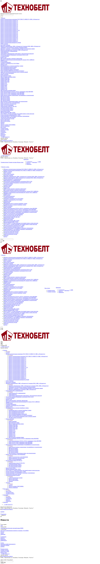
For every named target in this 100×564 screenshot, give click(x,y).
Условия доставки (5, 550)
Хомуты (10, 485)
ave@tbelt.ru (4, 140)
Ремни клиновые (13, 421)
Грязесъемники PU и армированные (17, 393)
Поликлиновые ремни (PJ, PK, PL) (17, 463)
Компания (8, 497)
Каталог (8, 352)
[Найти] (2, 17)
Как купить (8, 491)
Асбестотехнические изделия (15, 477)
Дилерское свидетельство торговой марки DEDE (12, 528)
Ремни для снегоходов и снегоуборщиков (18, 456)
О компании (3, 536)
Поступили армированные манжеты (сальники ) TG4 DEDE (15, 530)
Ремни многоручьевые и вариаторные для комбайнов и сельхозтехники (25, 447)
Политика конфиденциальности (8, 544)
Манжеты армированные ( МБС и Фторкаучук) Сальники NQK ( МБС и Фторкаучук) (29, 385)
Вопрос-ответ (4, 552)
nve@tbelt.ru (10, 140)
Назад (8, 351)
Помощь (2, 546)
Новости (3, 538)
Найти (2, 562)
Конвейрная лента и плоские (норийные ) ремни (20, 410)
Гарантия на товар (5, 551)
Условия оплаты (4, 549)
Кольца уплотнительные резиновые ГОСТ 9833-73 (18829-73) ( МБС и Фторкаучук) (28, 356)
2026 (2, 525)
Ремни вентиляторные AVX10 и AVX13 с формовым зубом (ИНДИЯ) (25, 441)
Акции (2, 533)
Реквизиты (3, 539)
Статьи (2, 542)
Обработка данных (5, 545)
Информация (4, 540)
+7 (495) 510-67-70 (5, 137)
